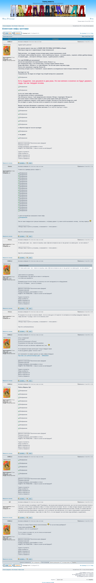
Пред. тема (84, 36)
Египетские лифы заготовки (15, 29)
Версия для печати (7, 36)
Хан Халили (14, 25)
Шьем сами (21, 25)
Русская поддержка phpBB (48, 582)
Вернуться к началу (7, 163)
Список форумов (7, 25)
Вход (5, 18)
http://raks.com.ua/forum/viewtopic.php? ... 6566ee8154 (33, 355)
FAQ (92, 18)
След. (92, 33)
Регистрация (11, 18)
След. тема (90, 36)
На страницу (83, 33)
